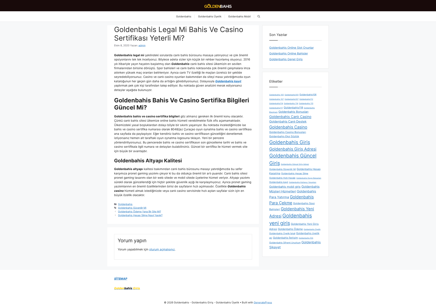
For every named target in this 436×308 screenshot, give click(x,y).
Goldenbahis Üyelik (209, 16)
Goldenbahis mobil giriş (285, 186)
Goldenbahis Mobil (239, 16)
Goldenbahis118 (293, 107)
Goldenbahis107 (292, 99)
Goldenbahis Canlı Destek (288, 121)
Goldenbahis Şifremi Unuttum (285, 242)
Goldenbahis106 (307, 94)
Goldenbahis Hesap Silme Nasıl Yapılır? (140, 215)
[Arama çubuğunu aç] (258, 16)
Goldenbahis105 (292, 95)
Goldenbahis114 (276, 103)
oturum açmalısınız (162, 249)
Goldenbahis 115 (306, 103)
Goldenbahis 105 (276, 95)
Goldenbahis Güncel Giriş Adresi (295, 164)
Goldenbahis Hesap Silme (294, 173)
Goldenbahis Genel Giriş (286, 59)
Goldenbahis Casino (288, 127)
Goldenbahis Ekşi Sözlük (284, 136)
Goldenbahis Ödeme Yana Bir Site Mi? (139, 211)
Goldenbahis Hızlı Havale (282, 177)
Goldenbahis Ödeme (290, 229)
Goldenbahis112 (306, 99)
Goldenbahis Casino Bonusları (287, 132)
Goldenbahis (183, 16)
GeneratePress (263, 302)
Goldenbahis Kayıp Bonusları (308, 178)
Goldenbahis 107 (276, 99)
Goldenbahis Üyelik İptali (282, 233)
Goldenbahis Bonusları (293, 111)
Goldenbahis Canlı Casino (290, 116)
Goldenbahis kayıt (278, 182)
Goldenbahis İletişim (285, 237)
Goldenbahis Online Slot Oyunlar (291, 47)
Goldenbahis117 (276, 108)
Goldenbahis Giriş (289, 142)
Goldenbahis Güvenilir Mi (132, 207)
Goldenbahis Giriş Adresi (292, 149)
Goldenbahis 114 (291, 103)
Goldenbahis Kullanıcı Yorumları (302, 182)
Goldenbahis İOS (306, 238)
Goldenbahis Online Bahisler (288, 53)
